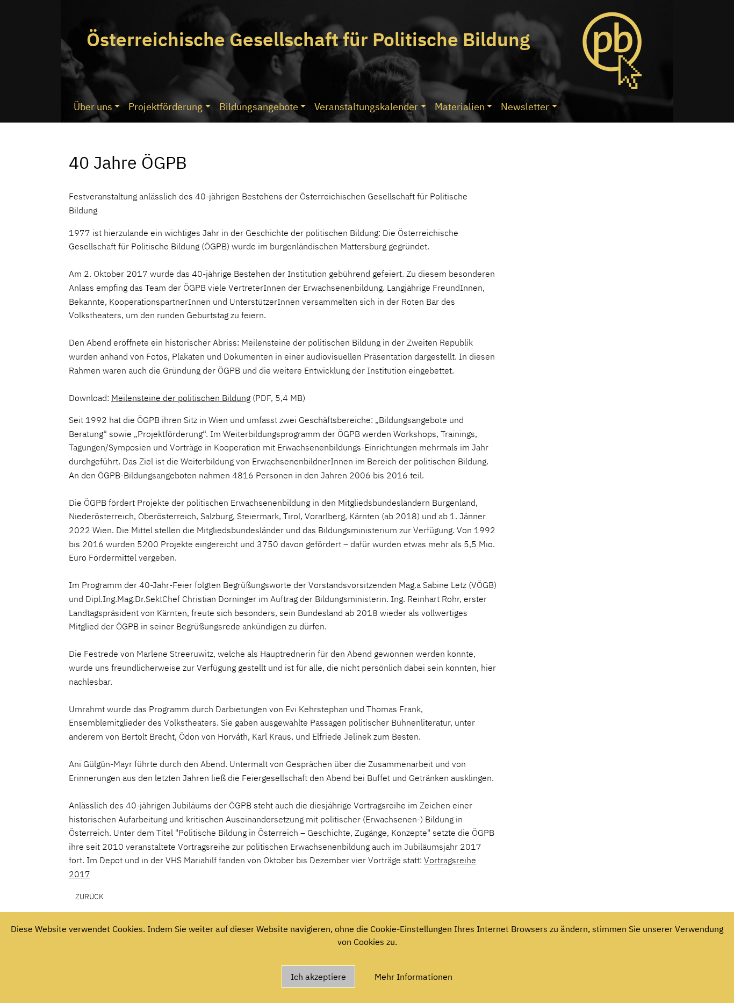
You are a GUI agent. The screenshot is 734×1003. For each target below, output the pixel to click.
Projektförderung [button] (165, 107)
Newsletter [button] (525, 107)
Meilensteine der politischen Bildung (180, 397)
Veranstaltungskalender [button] (366, 107)
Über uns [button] (93, 107)
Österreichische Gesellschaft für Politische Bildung (308, 39)
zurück (89, 896)
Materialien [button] (460, 107)
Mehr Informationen (413, 976)
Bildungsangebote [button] (258, 107)
